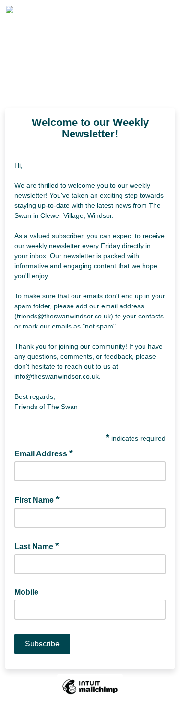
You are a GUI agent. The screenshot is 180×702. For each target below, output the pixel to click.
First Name (37, 499)
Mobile (26, 592)
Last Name (36, 546)
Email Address (43, 453)
